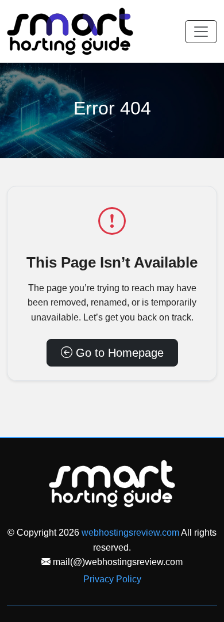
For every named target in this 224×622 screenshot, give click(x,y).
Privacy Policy (112, 579)
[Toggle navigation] (201, 31)
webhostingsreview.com (130, 532)
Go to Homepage (118, 352)
